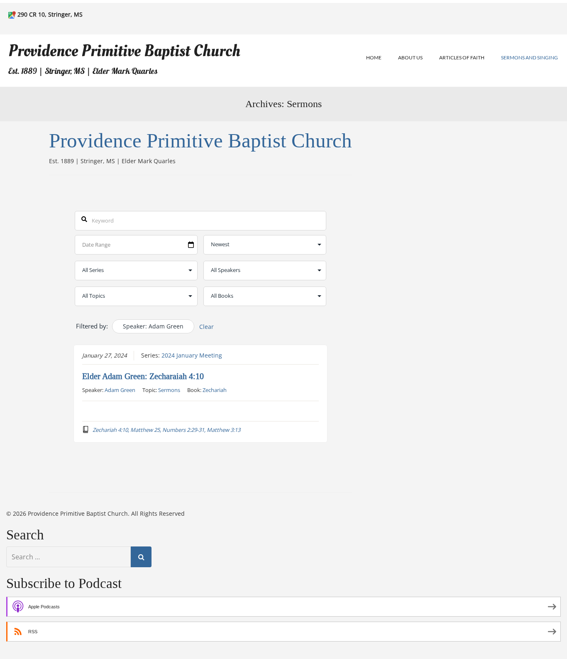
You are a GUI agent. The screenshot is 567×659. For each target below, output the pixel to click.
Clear (206, 327)
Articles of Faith (461, 57)
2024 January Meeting (191, 355)
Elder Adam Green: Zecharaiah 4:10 (143, 376)
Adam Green (120, 390)
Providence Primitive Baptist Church (124, 50)
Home (373, 57)
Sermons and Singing (529, 57)
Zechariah (215, 390)
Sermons (169, 390)
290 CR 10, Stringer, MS (50, 14)
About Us (410, 57)
